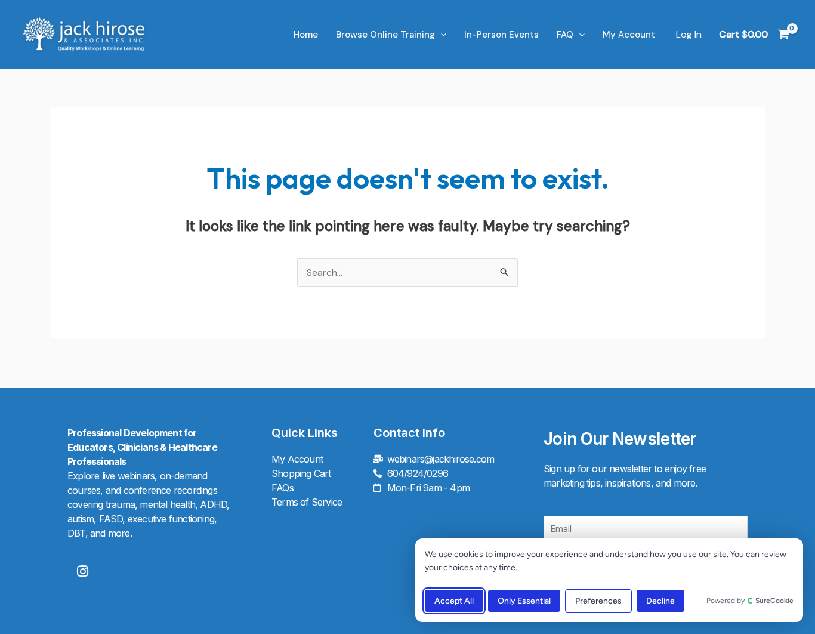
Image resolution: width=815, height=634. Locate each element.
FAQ (565, 35)
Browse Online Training (385, 35)
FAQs (282, 488)
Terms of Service (306, 502)
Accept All (454, 601)
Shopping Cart (301, 473)
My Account (629, 35)
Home (306, 35)
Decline (660, 601)
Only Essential (524, 601)
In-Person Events (501, 35)
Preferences (598, 601)
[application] (440, 35)
